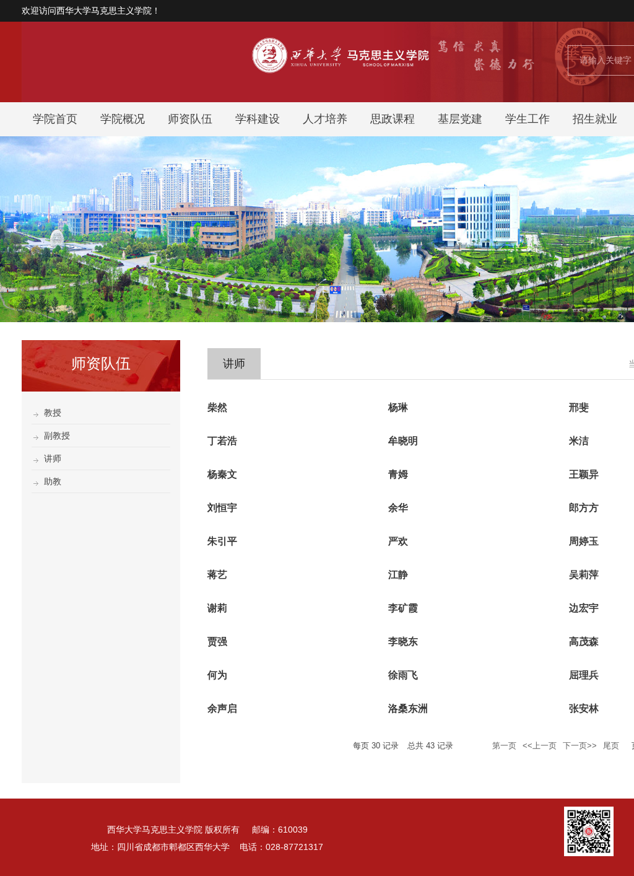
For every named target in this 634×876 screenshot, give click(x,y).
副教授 (57, 435)
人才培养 (325, 119)
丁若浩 (222, 441)
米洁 (579, 441)
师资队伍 (190, 119)
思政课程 (392, 119)
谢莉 (217, 608)
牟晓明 (403, 441)
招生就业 (595, 119)
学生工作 (527, 119)
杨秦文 (222, 474)
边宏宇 (584, 608)
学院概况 (122, 119)
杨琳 (398, 407)
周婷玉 (584, 541)
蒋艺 (217, 574)
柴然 (217, 407)
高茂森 (584, 641)
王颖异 (584, 474)
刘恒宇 (222, 507)
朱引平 (222, 541)
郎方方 (584, 507)
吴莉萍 (584, 574)
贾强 (217, 641)
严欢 (398, 541)
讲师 (52, 458)
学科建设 (257, 119)
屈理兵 (584, 675)
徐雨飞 (403, 675)
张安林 (584, 708)
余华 (398, 507)
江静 (398, 574)
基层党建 (460, 119)
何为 (217, 675)
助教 (52, 481)
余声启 (222, 708)
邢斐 (579, 407)
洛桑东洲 (408, 708)
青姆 (398, 474)
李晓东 (403, 641)
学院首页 (55, 119)
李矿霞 (403, 608)
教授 (52, 413)
